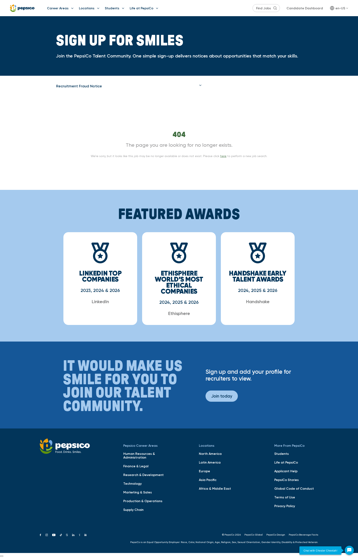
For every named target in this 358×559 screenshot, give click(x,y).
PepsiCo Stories (286, 480)
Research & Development (143, 475)
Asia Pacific (207, 480)
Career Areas (58, 8)
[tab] (129, 86)
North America (210, 453)
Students (112, 8)
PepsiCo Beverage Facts (303, 535)
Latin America (210, 462)
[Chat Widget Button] (349, 550)
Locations (86, 8)
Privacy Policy (284, 506)
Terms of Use (284, 497)
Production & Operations (142, 501)
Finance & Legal (136, 466)
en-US (340, 8)
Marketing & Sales (137, 492)
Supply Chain (133, 509)
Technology (132, 483)
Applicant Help (286, 471)
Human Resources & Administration (139, 455)
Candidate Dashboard (305, 8)
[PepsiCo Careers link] (22, 8)
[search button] (275, 8)
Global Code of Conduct (294, 488)
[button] (129, 86)
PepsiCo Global (253, 535)
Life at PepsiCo (141, 8)
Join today (221, 396)
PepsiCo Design (275, 535)
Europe (204, 471)
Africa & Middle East (215, 488)
